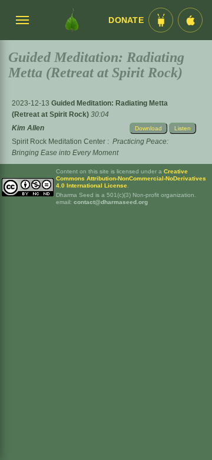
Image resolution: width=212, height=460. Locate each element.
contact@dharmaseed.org (111, 202)
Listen (182, 128)
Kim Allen (28, 128)
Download (148, 128)
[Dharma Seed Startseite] (71, 20)
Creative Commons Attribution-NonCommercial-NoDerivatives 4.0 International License (131, 178)
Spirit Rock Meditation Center (58, 141)
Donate (126, 20)
